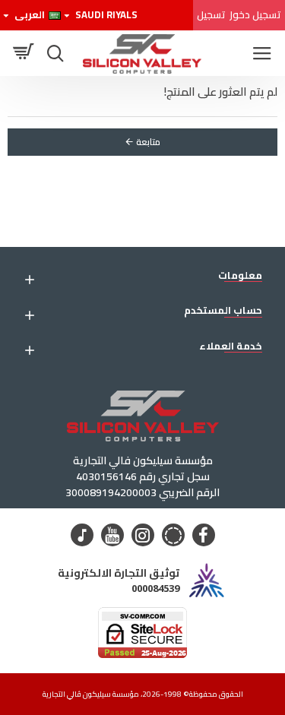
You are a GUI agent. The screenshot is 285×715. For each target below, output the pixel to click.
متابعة (148, 141)
